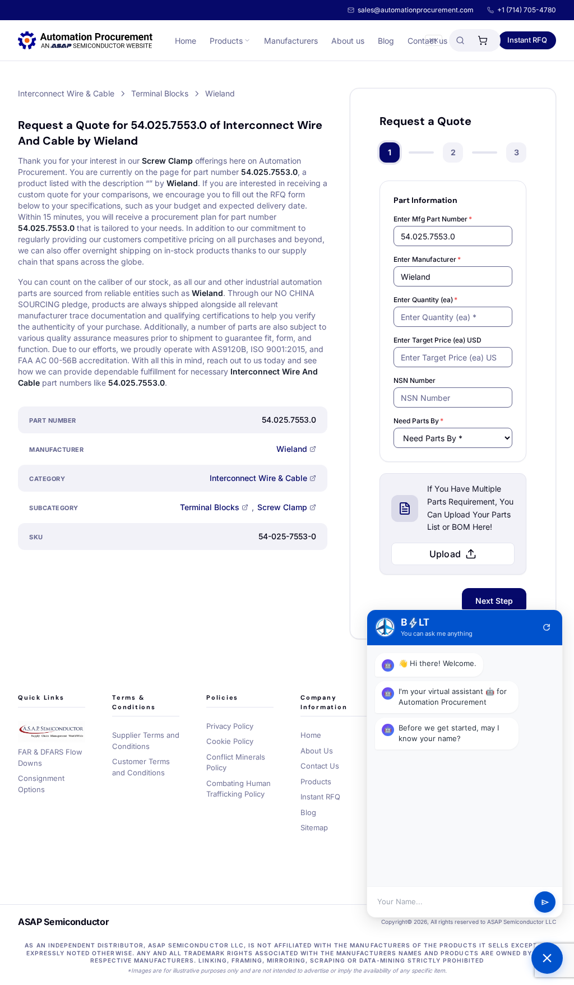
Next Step (494, 600)
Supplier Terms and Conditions (145, 740)
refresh (546, 627)
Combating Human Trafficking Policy (238, 789)
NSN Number (415, 380)
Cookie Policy (229, 741)
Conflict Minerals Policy (235, 762)
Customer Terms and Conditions (141, 767)
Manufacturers (291, 40)
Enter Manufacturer (427, 259)
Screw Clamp (282, 507)
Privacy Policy (229, 726)
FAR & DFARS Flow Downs (50, 757)
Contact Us (319, 765)
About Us (316, 750)
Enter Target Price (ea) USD (438, 340)
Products (226, 40)
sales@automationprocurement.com (416, 10)
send (545, 902)
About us (347, 40)
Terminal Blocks (209, 507)
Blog (386, 40)
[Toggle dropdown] (247, 40)
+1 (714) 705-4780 (526, 10)
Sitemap (314, 827)
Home (185, 40)
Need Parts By (418, 421)
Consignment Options (41, 784)
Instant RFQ (527, 39)
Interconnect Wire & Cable (258, 478)
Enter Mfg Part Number (433, 219)
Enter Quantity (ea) (425, 299)
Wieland (291, 449)
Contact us (427, 40)
